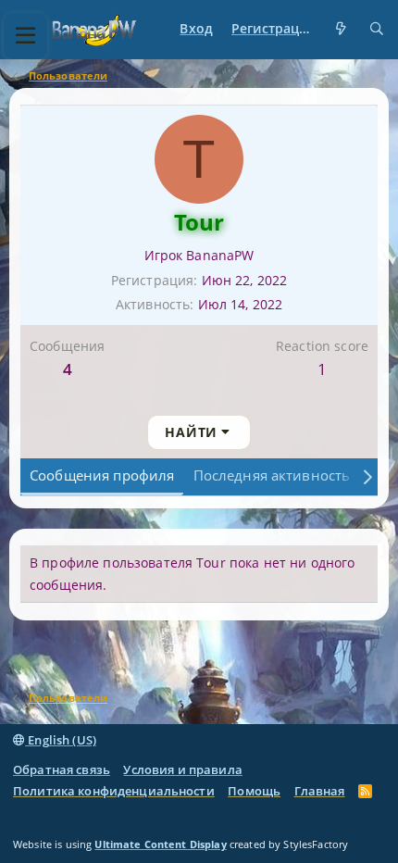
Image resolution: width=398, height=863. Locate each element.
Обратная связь (61, 769)
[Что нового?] (341, 29)
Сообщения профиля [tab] (102, 475)
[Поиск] (376, 29)
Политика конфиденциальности (114, 790)
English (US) (60, 740)
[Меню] (25, 36)
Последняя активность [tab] (272, 475)
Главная (319, 790)
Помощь (254, 790)
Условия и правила (182, 769)
